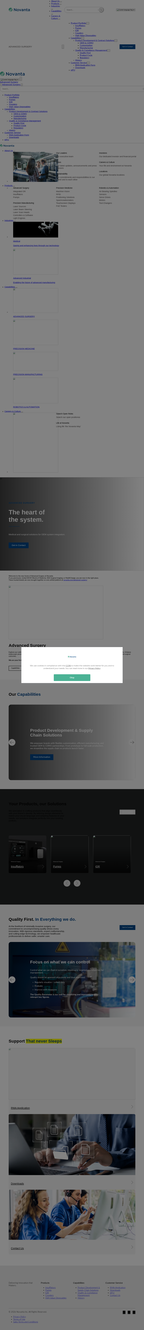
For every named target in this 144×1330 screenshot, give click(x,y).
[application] (72, 665)
